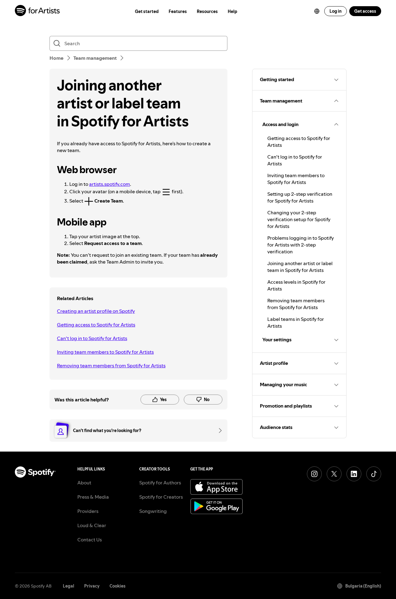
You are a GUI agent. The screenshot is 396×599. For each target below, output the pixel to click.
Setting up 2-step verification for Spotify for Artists (299, 197)
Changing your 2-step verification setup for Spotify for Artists (298, 219)
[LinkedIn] (353, 473)
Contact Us (89, 539)
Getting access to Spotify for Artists (96, 324)
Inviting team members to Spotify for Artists (105, 351)
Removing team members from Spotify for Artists (111, 365)
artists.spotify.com (109, 184)
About (84, 482)
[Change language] (317, 11)
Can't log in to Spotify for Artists (92, 338)
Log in (335, 11)
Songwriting (153, 511)
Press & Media (93, 496)
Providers (87, 511)
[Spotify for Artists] (37, 11)
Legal (68, 586)
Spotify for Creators (161, 496)
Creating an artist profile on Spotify (96, 311)
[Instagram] (314, 473)
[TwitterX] (334, 473)
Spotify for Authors (160, 482)
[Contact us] (218, 430)
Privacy (92, 586)
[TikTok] (373, 473)
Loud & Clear (91, 525)
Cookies (118, 586)
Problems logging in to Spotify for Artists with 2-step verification (300, 244)
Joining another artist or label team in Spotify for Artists (300, 266)
